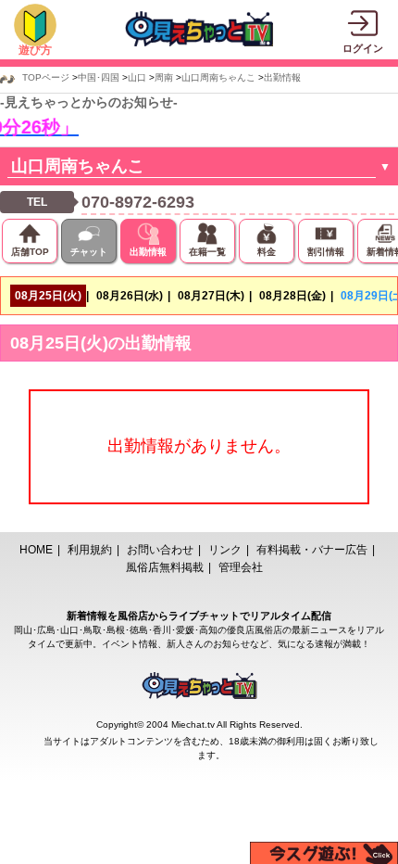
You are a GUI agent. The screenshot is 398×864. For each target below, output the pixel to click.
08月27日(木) (211, 295)
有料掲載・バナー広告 (311, 549)
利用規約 (90, 549)
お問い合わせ (160, 549)
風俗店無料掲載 (165, 567)
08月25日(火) (48, 295)
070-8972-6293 (137, 202)
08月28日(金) (292, 295)
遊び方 (35, 50)
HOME (36, 549)
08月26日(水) (129, 295)
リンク (225, 549)
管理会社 (240, 567)
